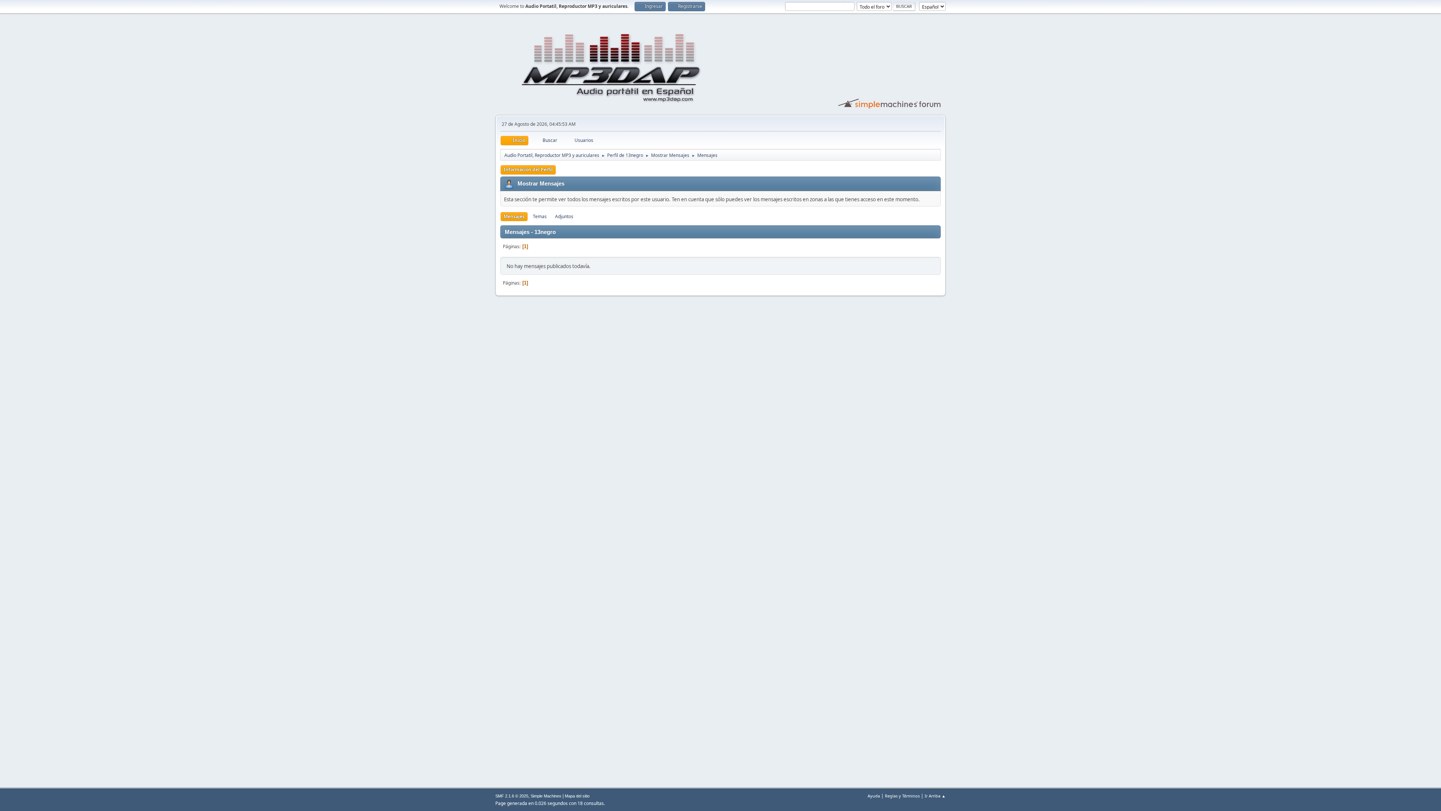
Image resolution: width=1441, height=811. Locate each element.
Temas (540, 216)
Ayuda (874, 796)
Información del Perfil (528, 169)
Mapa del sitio (577, 796)
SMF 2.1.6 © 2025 (511, 796)
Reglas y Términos (902, 796)
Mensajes (514, 216)
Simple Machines (546, 796)
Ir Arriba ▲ (935, 796)
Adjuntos (564, 216)
